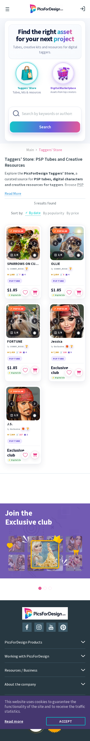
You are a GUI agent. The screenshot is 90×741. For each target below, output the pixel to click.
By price (72, 213)
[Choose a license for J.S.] (35, 455)
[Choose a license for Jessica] (79, 372)
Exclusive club (59, 370)
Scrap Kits (46, 190)
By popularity (53, 213)
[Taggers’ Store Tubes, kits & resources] (27, 73)
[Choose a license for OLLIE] (79, 292)
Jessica (56, 341)
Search (45, 126)
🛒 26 (18, 352)
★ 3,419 (11, 352)
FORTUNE (14, 341)
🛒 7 (18, 274)
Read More (13, 193)
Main (30, 150)
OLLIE (55, 264)
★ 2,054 (55, 274)
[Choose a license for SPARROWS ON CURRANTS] (35, 292)
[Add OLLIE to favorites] (69, 292)
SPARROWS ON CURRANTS (23, 264)
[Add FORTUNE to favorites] (25, 370)
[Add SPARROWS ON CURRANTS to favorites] (25, 292)
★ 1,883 (11, 274)
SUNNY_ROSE (17, 268)
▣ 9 (70, 352)
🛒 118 (63, 352)
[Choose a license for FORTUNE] (35, 370)
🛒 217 (19, 434)
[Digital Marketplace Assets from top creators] (63, 73)
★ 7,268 (55, 352)
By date (35, 212)
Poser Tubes (70, 190)
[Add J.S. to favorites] (25, 455)
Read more (14, 721)
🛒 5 (62, 274)
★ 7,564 (11, 434)
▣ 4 (23, 274)
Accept (65, 721)
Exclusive (59, 346)
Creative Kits (26, 190)
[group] (45, 540)
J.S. (10, 424)
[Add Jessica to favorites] (69, 372)
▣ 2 (26, 434)
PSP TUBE (14, 281)
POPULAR (18, 231)
